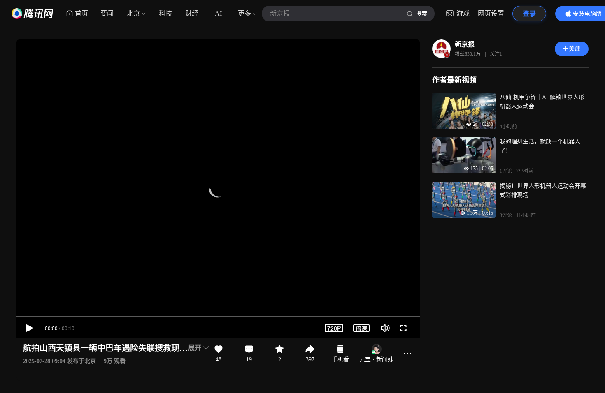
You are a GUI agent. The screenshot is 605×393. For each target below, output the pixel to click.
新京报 (465, 44)
